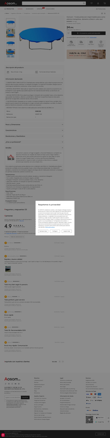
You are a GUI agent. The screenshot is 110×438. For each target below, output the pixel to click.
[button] (3, 435)
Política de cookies (50, 227)
